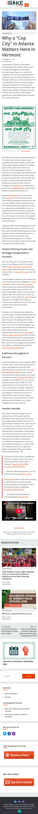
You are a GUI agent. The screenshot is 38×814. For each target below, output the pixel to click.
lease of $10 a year (21, 272)
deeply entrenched (15, 335)
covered (9, 198)
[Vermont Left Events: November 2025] (19, 651)
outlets (15, 195)
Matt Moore (7, 61)
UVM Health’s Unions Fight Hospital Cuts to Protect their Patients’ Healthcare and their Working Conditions (18, 575)
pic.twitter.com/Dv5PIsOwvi (14, 467)
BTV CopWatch (25, 151)
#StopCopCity (9, 479)
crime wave (28, 284)
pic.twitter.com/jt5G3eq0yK (14, 490)
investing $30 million (25, 377)
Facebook (9, 734)
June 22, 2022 (23, 497)
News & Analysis (7, 33)
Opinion (8, 697)
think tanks (29, 332)
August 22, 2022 (25, 474)
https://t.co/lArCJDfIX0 (20, 464)
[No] (36, 808)
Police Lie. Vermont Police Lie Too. (17, 613)
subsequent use (18, 188)
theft (17, 186)
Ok (19, 811)
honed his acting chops (10, 348)
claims (27, 297)
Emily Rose (7, 619)
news (11, 195)
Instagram (13, 734)
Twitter (5, 734)
